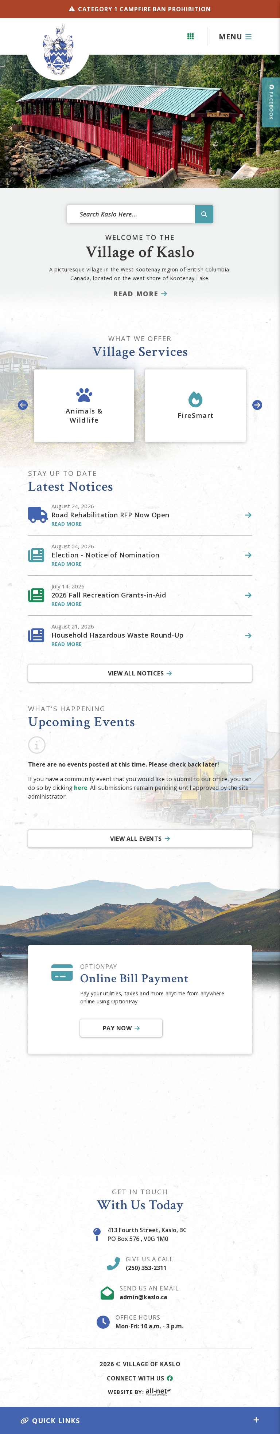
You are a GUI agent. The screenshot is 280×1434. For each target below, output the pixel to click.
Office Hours (149, 1321)
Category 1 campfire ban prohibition (144, 9)
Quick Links (56, 1420)
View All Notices (136, 673)
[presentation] (23, 405)
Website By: (126, 1391)
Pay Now (117, 1028)
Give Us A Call (149, 1263)
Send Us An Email (149, 1292)
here (81, 788)
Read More (135, 293)
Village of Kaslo (58, 49)
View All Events (136, 839)
